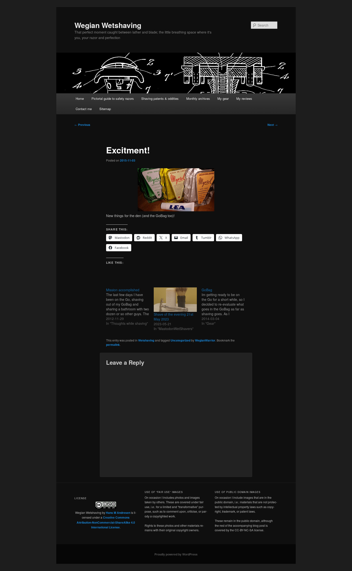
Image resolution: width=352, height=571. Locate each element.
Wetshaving (146, 340)
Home (80, 98)
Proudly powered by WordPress (176, 554)
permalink (113, 344)
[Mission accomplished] (130, 306)
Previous (82, 125)
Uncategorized (180, 340)
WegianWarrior (205, 340)
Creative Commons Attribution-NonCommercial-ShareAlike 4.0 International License (106, 522)
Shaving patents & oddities (160, 98)
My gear (223, 98)
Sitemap (105, 108)
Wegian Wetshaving (107, 25)
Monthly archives (198, 98)
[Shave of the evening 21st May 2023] (175, 299)
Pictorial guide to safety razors (112, 98)
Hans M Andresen (118, 512)
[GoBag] (225, 306)
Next (272, 125)
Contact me (84, 108)
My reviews (244, 98)
